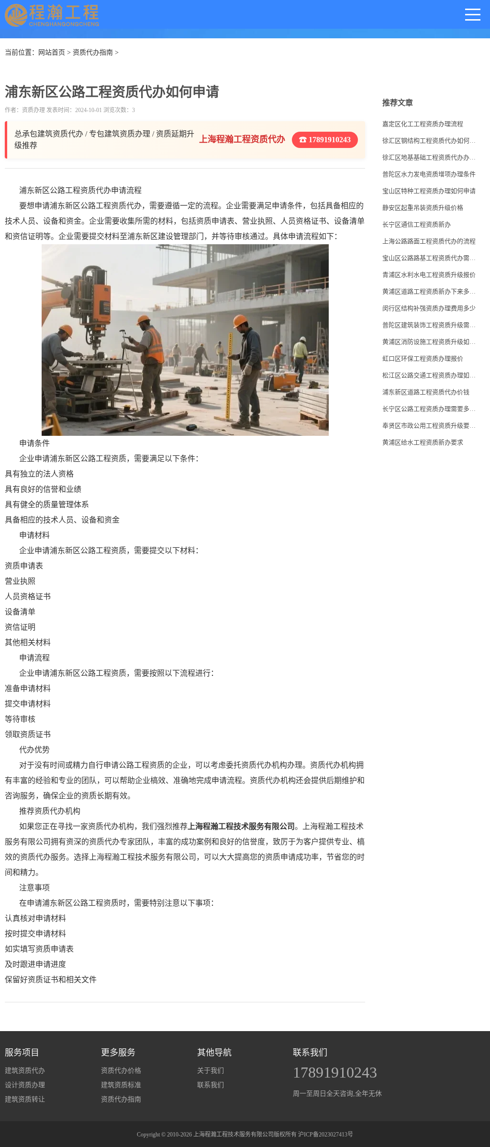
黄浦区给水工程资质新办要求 (422, 442)
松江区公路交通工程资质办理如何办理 (430, 375)
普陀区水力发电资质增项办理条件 (429, 174)
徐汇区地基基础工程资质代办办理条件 (430, 157)
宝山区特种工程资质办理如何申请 (429, 190)
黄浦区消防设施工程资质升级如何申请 (430, 341)
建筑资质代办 (25, 1070)
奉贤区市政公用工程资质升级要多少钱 (430, 425)
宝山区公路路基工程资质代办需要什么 (430, 257)
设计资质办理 (25, 1085)
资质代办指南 (93, 52)
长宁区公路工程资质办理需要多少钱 (430, 408)
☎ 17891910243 (325, 140)
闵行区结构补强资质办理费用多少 (429, 308)
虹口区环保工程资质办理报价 (422, 358)
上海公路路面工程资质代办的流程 (429, 241)
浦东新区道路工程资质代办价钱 (425, 392)
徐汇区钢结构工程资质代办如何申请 (430, 140)
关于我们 (210, 1070)
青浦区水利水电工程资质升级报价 (429, 274)
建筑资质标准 (121, 1085)
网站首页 (51, 52)
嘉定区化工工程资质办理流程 (422, 123)
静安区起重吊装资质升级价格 (422, 207)
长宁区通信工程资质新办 (416, 224)
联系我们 (210, 1085)
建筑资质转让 (25, 1099)
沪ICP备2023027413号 (325, 1134)
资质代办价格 (121, 1070)
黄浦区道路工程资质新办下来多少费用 (430, 291)
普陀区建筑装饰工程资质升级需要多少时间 (430, 325)
